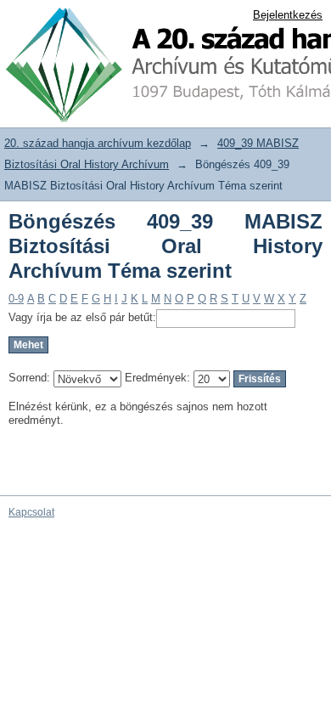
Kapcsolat (31, 512)
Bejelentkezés (288, 14)
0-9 (16, 298)
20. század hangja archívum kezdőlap (97, 143)
